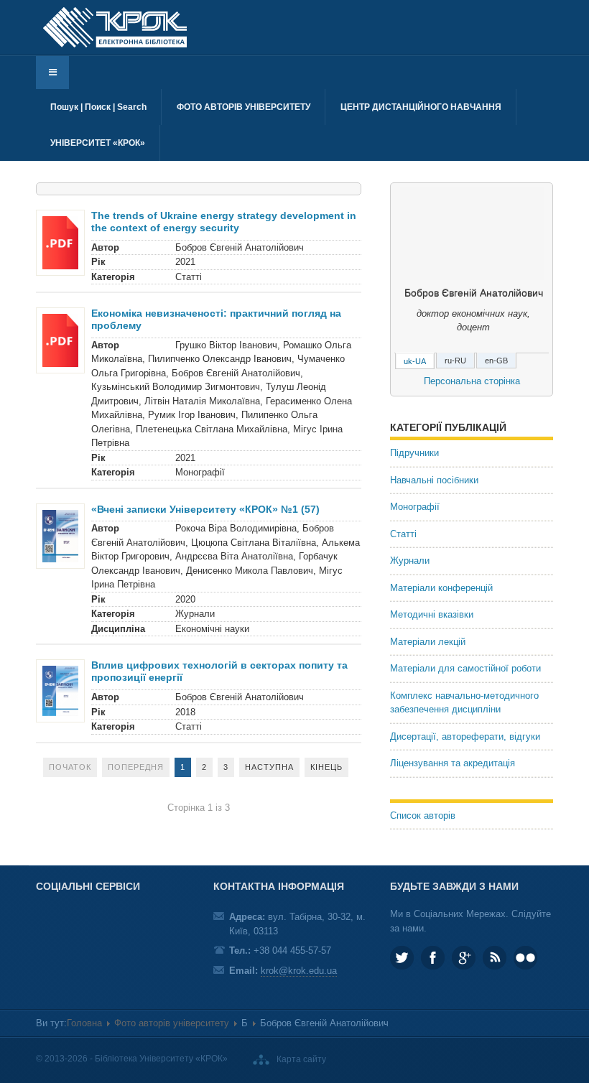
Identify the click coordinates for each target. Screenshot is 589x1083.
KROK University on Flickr (525, 958)
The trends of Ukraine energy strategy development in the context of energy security (223, 221)
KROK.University (433, 958)
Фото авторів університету (243, 107)
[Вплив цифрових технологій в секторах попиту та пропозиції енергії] (60, 690)
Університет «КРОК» (97, 143)
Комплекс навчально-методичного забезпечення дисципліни (464, 702)
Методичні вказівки (431, 614)
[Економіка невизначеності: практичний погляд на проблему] (60, 340)
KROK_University (402, 958)
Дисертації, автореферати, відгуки (465, 736)
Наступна (269, 767)
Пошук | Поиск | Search (98, 107)
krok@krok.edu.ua (299, 970)
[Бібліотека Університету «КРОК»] (115, 27)
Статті (403, 534)
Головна (84, 1023)
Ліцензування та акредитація (452, 763)
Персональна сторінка (472, 381)
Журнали (410, 560)
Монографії (415, 506)
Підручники (414, 452)
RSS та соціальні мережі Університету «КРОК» (494, 958)
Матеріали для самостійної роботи (465, 668)
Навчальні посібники (434, 480)
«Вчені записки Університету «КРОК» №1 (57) (205, 509)
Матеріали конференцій (441, 587)
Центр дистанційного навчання (420, 107)
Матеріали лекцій (427, 641)
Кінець (326, 767)
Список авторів (422, 815)
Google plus (464, 958)
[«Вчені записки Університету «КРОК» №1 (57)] (60, 535)
